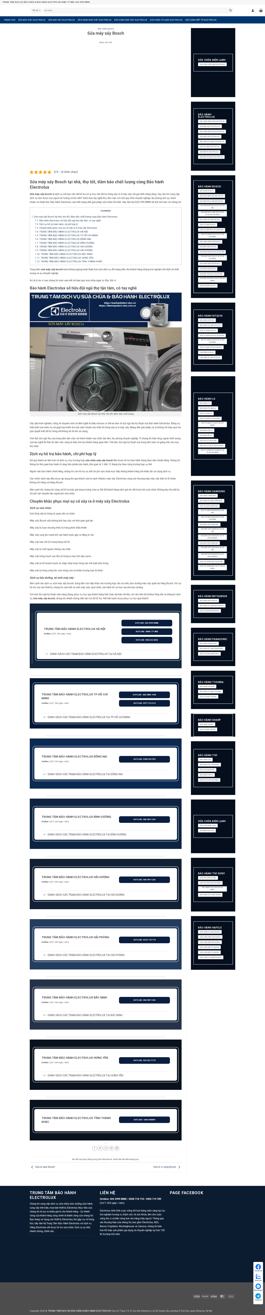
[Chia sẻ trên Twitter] (100, 1148)
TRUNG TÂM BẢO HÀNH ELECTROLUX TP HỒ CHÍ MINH (66, 235)
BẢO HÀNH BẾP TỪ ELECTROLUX (201, 20)
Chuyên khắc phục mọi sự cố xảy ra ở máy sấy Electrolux (66, 228)
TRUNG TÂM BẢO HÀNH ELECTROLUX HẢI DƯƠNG (64, 246)
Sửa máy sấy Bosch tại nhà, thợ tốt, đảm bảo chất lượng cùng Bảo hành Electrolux (74, 216)
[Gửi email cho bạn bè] (105, 1148)
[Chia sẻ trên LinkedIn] (116, 1148)
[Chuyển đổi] (47, 654)
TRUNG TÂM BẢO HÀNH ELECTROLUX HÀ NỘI (61, 231)
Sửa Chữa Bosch (106, 29)
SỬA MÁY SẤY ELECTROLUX (61, 20)
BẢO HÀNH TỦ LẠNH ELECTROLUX (166, 20)
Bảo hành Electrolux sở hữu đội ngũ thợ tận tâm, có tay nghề (68, 220)
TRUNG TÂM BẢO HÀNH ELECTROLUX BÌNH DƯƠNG (64, 243)
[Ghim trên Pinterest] (111, 1148)
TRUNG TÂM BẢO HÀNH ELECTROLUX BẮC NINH (63, 254)
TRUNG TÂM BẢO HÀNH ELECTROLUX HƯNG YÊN (64, 257)
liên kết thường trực (130, 1159)
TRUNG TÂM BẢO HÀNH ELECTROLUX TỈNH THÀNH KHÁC (68, 261)
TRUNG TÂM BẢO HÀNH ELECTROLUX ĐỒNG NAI (63, 239)
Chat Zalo (258, 1280)
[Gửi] (230, 10)
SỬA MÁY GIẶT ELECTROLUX (31, 20)
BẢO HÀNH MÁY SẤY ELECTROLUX (130, 20)
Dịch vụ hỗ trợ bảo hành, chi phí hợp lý (56, 224)
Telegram (258, 1300)
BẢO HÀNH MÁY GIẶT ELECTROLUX (94, 20)
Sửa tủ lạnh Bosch (45, 1167)
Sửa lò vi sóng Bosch (165, 1167)
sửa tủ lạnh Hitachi (95, 478)
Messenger (258, 1290)
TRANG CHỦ (9, 20)
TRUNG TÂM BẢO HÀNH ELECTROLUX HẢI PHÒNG (64, 250)
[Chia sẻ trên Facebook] (94, 1148)
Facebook (258, 1271)
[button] (252, 10)
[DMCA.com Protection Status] (169, 1296)
